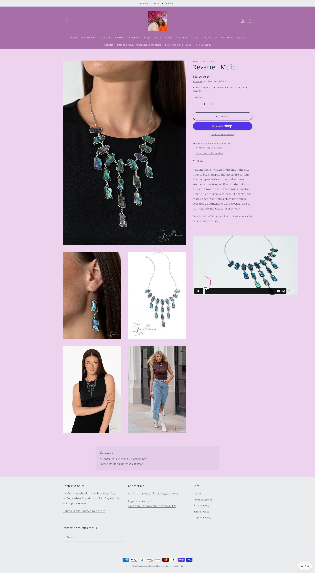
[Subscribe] (121, 537)
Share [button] (200, 160)
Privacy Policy (201, 505)
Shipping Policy (202, 517)
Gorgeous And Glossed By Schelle (152, 566)
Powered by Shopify (174, 566)
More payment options (222, 134)
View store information (209, 153)
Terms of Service (202, 499)
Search (197, 493)
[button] (66, 21)
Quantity (197, 97)
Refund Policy (201, 511)
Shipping (197, 81)
